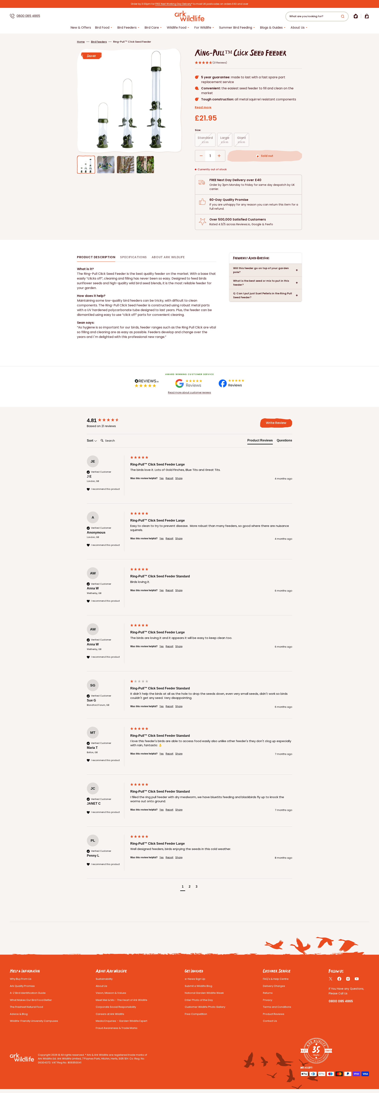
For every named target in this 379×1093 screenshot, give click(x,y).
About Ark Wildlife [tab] (168, 257)
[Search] (343, 16)
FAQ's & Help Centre (276, 979)
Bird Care (151, 27)
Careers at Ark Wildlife (110, 1014)
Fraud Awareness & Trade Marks (116, 1028)
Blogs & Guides (271, 27)
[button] (355, 16)
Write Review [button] (276, 423)
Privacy (267, 1000)
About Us (298, 27)
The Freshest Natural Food (26, 1007)
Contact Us (270, 1021)
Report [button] (169, 478)
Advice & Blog (19, 1014)
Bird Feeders (127, 27)
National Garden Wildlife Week (204, 993)
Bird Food (102, 27)
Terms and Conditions (277, 1007)
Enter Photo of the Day (199, 1000)
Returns (268, 993)
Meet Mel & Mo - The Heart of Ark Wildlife (121, 1000)
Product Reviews (273, 1014)
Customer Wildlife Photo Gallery (205, 1007)
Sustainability (104, 979)
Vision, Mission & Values (111, 993)
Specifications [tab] (133, 257)
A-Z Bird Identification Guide (28, 993)
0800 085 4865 (28, 16)
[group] (107, 420)
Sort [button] (90, 440)
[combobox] (317, 16)
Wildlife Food (176, 27)
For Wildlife (202, 27)
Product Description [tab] (96, 257)
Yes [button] (161, 478)
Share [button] (178, 478)
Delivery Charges (274, 986)
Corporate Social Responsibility (116, 1007)
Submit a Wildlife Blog (198, 986)
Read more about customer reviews (189, 392)
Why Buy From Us (20, 979)
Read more (203, 107)
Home (81, 42)
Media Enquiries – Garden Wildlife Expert (121, 1021)
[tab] (260, 441)
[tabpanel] (146, 303)
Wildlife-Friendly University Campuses (34, 1021)
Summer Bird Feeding (235, 27)
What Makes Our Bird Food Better (31, 1000)
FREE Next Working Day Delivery (173, 4)
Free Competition (196, 1014)
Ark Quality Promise (22, 986)
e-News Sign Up (195, 979)
